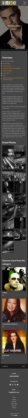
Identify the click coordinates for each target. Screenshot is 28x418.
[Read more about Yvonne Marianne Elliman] (14, 310)
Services (14, 401)
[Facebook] (10, 384)
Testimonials (14, 403)
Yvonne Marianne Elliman (10, 324)
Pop (3, 295)
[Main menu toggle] (24, 2)
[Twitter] (12, 384)
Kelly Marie (5, 355)
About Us (14, 405)
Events (14, 399)
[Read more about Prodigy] (14, 279)
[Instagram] (15, 384)
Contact (14, 407)
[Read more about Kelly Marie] (14, 341)
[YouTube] (17, 384)
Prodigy (4, 292)
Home (14, 397)
